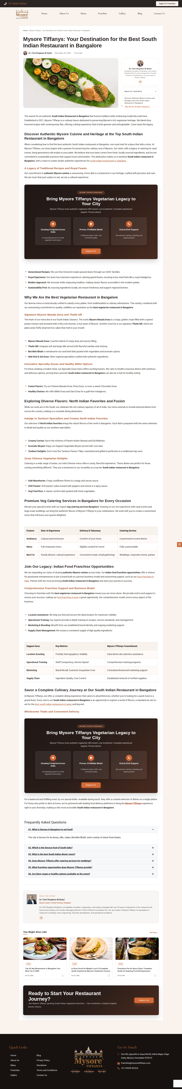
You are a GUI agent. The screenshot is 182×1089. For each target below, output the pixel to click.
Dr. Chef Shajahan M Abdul (40, 53)
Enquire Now (91, 251)
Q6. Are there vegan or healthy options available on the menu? (59, 874)
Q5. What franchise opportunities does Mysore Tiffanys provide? (60, 867)
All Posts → (154, 932)
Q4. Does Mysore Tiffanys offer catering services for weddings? (59, 861)
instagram (89, 1071)
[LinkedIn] (140, 82)
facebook (75, 1071)
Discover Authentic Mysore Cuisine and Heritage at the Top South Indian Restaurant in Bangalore (140, 100)
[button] (91, 829)
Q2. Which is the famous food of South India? (50, 848)
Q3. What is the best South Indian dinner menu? (51, 854)
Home (25, 30)
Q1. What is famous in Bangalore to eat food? (50, 829)
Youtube (102, 1071)
